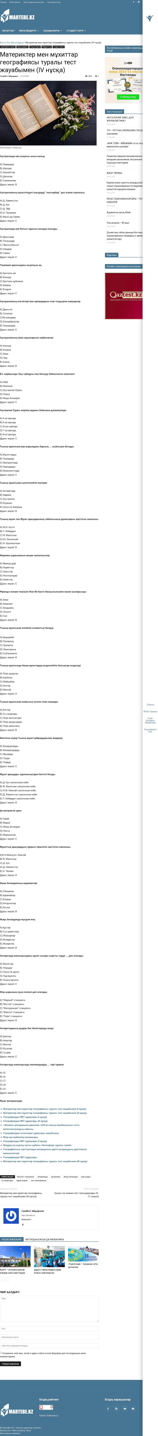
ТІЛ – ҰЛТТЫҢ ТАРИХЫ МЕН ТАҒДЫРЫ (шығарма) (127, 132)
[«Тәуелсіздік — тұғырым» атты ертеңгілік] (83, 1253)
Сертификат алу (53, 2)
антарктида (42, 1177)
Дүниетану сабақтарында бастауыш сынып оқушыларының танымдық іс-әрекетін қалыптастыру (129, 235)
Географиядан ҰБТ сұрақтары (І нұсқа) (25, 1117)
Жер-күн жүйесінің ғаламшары (20, 1137)
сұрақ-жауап (22, 1180)
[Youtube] (133, 1409)
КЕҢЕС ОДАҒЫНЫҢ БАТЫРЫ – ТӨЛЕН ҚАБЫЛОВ (126, 200)
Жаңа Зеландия (71, 1177)
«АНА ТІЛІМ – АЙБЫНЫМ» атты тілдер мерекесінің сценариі (126, 145)
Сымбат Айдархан (9, 76)
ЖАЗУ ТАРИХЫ (114, 173)
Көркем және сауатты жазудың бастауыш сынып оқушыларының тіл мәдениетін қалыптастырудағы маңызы (128, 185)
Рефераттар (46, 47)
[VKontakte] (125, 1409)
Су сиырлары (7, 1180)
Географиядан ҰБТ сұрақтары (20, 1157)
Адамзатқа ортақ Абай (118, 212)
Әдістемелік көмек (8, 47)
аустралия (55, 1177)
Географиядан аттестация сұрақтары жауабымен (31, 1133)
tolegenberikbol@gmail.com (73, 1415)
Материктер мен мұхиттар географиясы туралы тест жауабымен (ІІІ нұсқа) (45, 1161)
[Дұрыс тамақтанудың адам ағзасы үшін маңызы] (49, 1256)
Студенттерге (75, 30)
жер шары (85, 1177)
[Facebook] (133, 2)
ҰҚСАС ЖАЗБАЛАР (12, 1239)
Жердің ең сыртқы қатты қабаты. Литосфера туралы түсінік (37, 1145)
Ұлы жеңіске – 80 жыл (118, 223)
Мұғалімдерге (27, 30)
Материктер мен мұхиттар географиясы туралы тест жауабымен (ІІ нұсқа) (45, 1113)
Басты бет (5, 42)
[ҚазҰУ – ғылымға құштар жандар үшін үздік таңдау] (15, 1256)
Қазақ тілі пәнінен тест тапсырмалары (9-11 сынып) (76, 1195)
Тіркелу (3, 2)
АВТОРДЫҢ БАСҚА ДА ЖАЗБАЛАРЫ (44, 1239)
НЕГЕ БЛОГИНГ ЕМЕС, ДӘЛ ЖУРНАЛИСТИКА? (120, 119)
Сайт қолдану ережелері (33, 2)
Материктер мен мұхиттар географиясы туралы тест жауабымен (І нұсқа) (44, 1109)
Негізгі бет (8, 30)
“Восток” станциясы (25, 1177)
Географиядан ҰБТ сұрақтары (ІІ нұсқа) (25, 1121)
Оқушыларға (51, 30)
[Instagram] (138, 2)
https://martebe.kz (28, 1215)
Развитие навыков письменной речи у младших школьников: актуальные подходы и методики (126, 159)
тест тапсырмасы (38, 1180)
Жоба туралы (14, 2)
